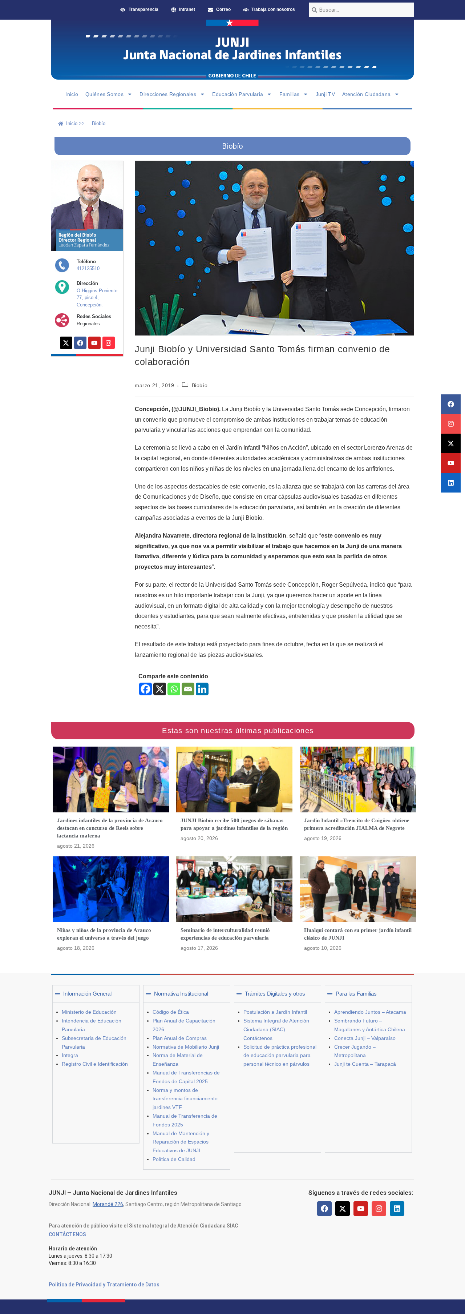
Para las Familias (356, 993)
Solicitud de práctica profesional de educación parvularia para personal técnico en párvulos (279, 1055)
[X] (159, 689)
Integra (70, 1055)
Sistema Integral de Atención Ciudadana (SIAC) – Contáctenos (276, 1029)
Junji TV (325, 94)
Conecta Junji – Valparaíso (365, 1038)
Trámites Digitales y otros (275, 993)
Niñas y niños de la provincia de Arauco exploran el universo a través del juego (104, 934)
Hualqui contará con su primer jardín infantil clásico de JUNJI (358, 934)
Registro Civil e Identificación (95, 1064)
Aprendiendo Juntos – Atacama (370, 1012)
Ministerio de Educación (89, 1012)
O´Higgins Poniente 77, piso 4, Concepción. (97, 298)
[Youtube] (451, 463)
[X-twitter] (451, 443)
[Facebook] (451, 404)
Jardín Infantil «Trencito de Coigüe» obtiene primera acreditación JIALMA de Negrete (356, 824)
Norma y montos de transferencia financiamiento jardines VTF (185, 1098)
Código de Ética (171, 1012)
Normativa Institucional (181, 993)
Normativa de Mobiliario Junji (186, 1047)
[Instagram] (451, 424)
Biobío (200, 385)
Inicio (71, 94)
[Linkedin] (451, 483)
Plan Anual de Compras (180, 1038)
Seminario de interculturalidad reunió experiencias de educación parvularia (225, 934)
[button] (96, 993)
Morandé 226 (108, 1204)
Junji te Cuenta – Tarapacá (365, 1064)
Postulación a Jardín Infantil (275, 1012)
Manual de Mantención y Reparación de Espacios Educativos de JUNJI (181, 1142)
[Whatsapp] (173, 689)
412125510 (88, 268)
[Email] (188, 689)
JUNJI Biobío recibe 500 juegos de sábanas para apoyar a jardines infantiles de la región (234, 824)
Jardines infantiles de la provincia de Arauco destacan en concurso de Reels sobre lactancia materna (110, 828)
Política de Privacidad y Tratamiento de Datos (104, 1284)
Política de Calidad (174, 1159)
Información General (87, 993)
